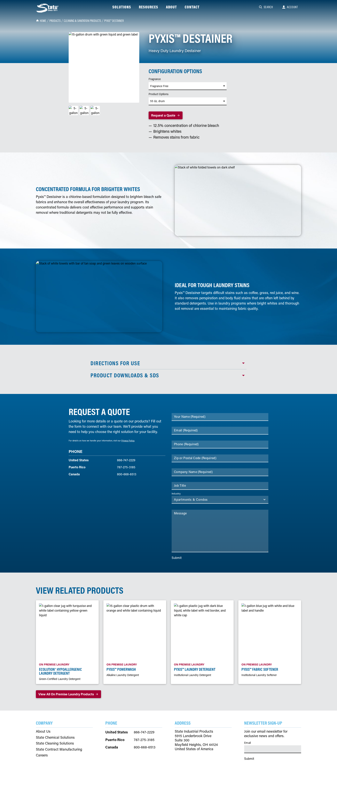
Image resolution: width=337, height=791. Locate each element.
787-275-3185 (126, 467)
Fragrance (155, 79)
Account (292, 7)
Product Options (158, 94)
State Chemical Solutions (55, 737)
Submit (177, 558)
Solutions (121, 6)
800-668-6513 (126, 474)
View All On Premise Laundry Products (66, 694)
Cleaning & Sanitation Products (82, 21)
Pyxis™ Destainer (114, 21)
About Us (43, 731)
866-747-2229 (126, 460)
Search (268, 7)
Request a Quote (163, 115)
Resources (148, 6)
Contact (192, 6)
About (171, 6)
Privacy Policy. (128, 440)
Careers (42, 755)
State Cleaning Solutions (55, 743)
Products (55, 21)
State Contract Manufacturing (59, 749)
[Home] (47, 8)
